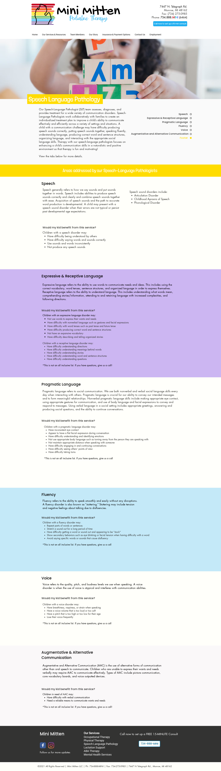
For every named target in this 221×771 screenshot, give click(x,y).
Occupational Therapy (97, 737)
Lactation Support (94, 747)
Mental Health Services (98, 754)
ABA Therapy (92, 751)
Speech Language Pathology (101, 743)
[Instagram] (51, 745)
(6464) (174, 17)
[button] (54, 34)
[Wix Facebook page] (43, 745)
